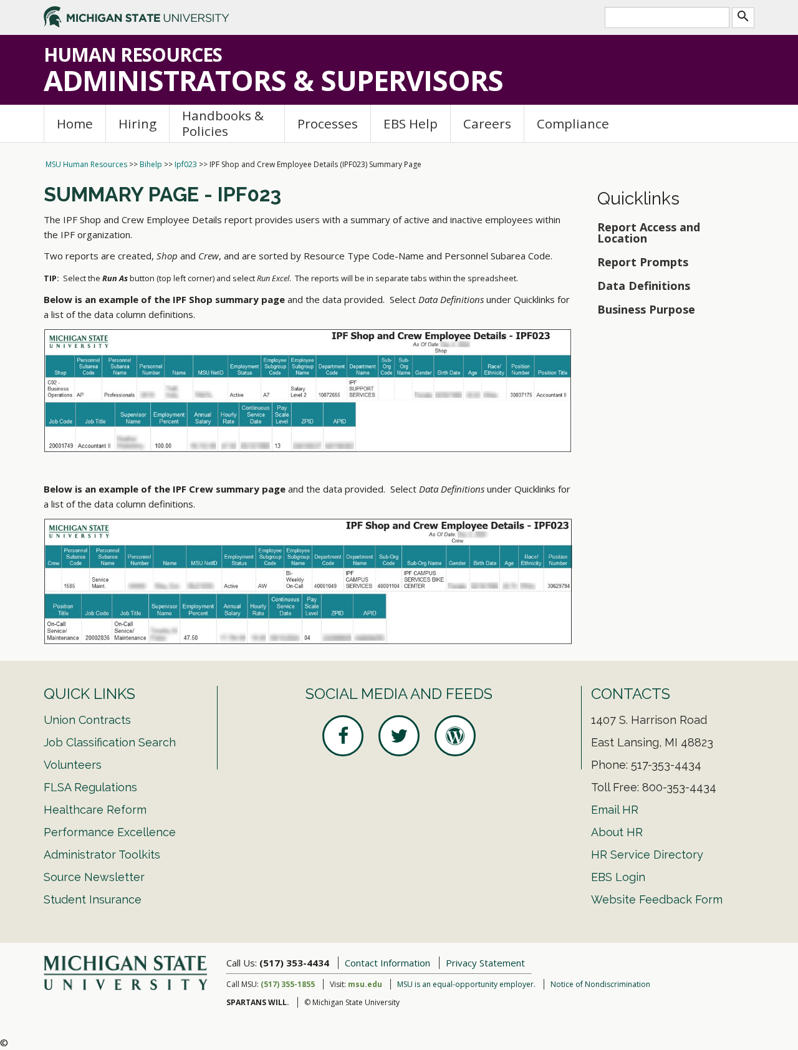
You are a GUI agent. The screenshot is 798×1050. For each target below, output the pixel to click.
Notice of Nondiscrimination (600, 984)
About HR (617, 832)
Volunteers (73, 764)
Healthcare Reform (95, 809)
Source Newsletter (94, 877)
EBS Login (618, 877)
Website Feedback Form (657, 899)
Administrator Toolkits (102, 854)
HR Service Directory (647, 854)
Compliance (573, 123)
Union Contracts (87, 719)
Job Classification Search (110, 742)
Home (75, 123)
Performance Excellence (110, 832)
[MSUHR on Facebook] (342, 735)
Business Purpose (646, 309)
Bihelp (151, 164)
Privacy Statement (485, 962)
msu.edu (365, 984)
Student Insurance (93, 899)
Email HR (614, 809)
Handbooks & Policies (223, 123)
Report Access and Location (648, 232)
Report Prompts (644, 261)
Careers (487, 123)
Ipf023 (186, 164)
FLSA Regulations (90, 787)
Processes (327, 123)
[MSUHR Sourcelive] (455, 735)
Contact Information (387, 962)
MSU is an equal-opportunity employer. (466, 984)
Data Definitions (643, 285)
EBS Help (410, 123)
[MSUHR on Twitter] (399, 735)
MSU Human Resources (86, 164)
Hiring (137, 123)
